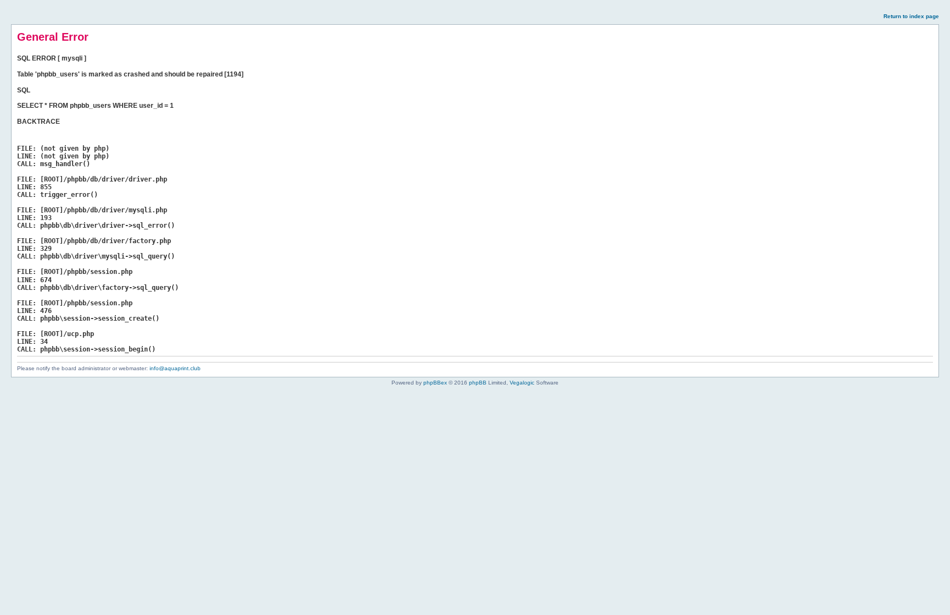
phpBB (478, 383)
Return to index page (911, 16)
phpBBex (435, 383)
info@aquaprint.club (175, 368)
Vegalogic (522, 383)
